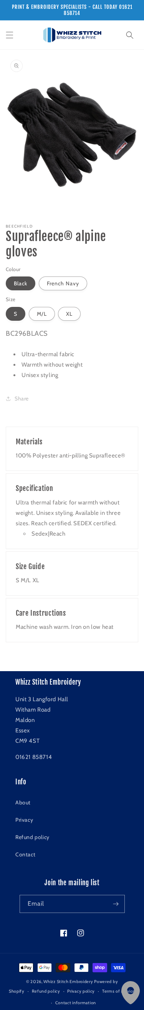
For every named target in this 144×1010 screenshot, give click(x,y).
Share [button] (22, 398)
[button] (9, 35)
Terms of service (118, 991)
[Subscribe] (116, 904)
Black (20, 283)
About (23, 802)
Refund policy (32, 837)
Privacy (24, 819)
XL (69, 313)
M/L (42, 313)
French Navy (63, 283)
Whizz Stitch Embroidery (68, 981)
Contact (25, 854)
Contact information (75, 1002)
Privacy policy (81, 991)
